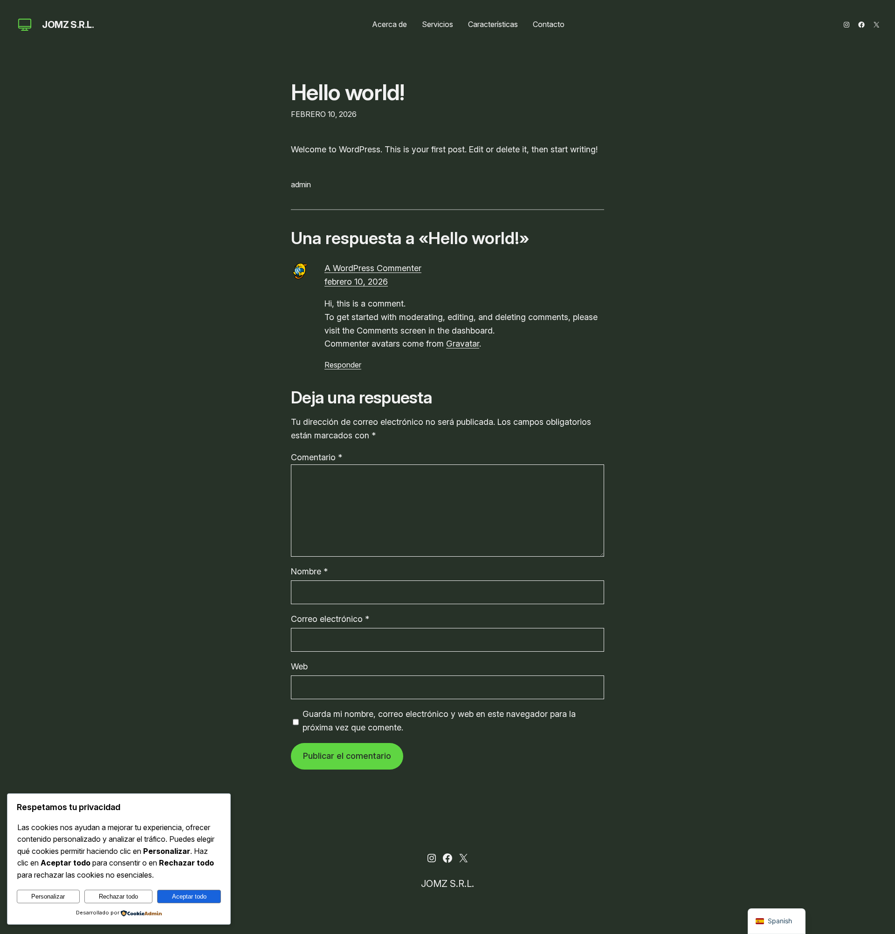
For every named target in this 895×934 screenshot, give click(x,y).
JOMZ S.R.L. (68, 24)
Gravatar (462, 343)
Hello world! (347, 92)
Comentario (316, 457)
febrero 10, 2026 (356, 281)
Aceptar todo (189, 896)
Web (299, 666)
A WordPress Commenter (372, 268)
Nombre (309, 571)
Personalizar (48, 896)
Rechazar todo (118, 896)
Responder (342, 364)
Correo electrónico (330, 619)
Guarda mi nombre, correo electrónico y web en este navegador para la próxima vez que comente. (439, 720)
